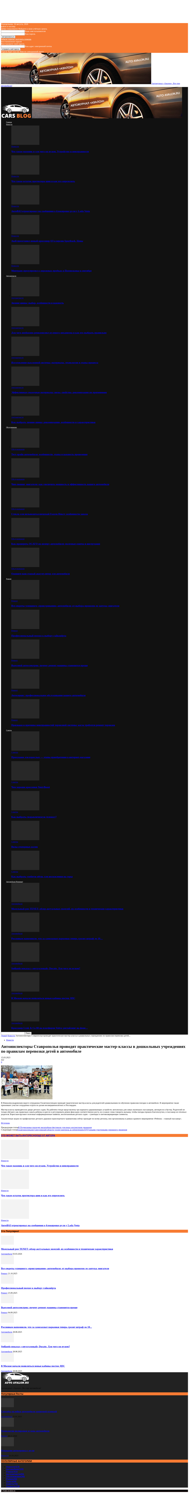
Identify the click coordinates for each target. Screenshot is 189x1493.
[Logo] (16, 118)
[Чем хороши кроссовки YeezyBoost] (25, 780)
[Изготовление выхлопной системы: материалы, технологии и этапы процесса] (25, 355)
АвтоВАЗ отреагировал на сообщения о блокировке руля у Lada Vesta (50, 211)
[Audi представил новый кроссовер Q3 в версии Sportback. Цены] (25, 233)
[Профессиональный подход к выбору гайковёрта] (25, 628)
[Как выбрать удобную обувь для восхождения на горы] (25, 869)
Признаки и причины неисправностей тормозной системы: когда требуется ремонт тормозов (63, 725)
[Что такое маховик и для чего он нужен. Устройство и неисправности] (25, 144)
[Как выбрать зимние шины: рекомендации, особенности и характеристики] (25, 415)
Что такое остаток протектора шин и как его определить (43, 181)
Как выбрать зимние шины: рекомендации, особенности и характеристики (53, 422)
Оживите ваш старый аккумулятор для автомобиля (40, 573)
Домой (4, 1036)
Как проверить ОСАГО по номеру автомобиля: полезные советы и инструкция (55, 543)
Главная (9, 122)
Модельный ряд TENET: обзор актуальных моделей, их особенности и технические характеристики (67, 908)
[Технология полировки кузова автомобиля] (7, 1426)
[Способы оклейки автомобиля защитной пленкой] (7, 1406)
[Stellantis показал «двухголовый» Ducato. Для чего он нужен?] (25, 961)
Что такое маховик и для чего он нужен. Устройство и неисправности (50, 151)
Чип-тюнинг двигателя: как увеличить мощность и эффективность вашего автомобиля (60, 484)
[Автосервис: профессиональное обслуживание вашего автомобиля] (25, 688)
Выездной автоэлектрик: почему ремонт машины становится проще (49, 665)
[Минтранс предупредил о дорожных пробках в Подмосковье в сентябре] (25, 263)
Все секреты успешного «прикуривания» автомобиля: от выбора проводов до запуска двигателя (65, 605)
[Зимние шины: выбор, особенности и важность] (25, 295)
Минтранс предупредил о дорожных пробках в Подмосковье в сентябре (51, 270)
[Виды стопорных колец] (25, 839)
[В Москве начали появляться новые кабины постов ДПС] (25, 991)
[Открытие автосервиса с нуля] (7, 1445)
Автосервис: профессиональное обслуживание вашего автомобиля (48, 695)
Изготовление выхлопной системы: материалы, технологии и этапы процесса (54, 362)
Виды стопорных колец (24, 846)
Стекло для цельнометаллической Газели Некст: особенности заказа (49, 514)
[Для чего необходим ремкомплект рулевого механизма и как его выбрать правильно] (25, 325)
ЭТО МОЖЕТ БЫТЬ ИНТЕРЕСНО (18, 1135)
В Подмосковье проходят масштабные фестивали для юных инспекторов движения (55, 1127)
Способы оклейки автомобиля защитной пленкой (29, 1411)
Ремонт (8, 579)
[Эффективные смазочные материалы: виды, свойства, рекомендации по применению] (25, 385)
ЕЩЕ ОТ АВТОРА (45, 1135)
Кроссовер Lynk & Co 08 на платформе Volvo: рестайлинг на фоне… (49, 1028)
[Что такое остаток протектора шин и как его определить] (25, 174)
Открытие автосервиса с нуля (17, 1450)
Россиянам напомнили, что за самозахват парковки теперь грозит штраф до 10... (46, 1327)
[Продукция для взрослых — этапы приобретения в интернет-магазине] (25, 750)
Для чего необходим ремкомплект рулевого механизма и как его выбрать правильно (59, 332)
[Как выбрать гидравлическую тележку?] (25, 810)
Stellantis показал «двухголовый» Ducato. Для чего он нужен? (45, 968)
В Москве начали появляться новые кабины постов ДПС (43, 998)
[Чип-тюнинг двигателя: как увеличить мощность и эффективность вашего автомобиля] (25, 477)
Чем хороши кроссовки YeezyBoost (30, 787)
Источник (5, 1123)
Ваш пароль (30, 34)
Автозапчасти (11, 276)
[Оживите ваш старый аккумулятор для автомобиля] (25, 566)
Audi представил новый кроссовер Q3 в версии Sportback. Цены (47, 241)
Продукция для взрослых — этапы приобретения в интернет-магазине (50, 757)
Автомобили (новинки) (14, 882)
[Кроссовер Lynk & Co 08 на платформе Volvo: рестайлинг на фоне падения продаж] (25, 1021)
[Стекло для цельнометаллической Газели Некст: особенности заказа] (25, 507)
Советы (9, 730)
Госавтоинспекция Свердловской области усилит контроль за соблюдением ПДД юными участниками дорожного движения (72, 1130)
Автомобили (16, 904)
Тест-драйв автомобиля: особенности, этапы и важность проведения (49, 454)
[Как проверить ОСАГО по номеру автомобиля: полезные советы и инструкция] (25, 536)
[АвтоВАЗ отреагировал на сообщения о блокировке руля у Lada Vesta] (25, 204)
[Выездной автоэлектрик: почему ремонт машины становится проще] (25, 658)
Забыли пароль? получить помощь (16, 39)
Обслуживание (11, 427)
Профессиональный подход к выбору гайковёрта (38, 635)
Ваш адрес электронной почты (38, 46)
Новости (9, 124)
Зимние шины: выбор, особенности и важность (37, 303)
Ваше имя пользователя (35, 31)
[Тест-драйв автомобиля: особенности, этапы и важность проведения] (25, 447)
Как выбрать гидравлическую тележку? (34, 817)
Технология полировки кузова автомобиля (25, 1431)
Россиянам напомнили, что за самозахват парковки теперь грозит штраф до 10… (57, 938)
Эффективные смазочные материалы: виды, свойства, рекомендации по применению (59, 392)
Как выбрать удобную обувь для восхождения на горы (42, 876)
